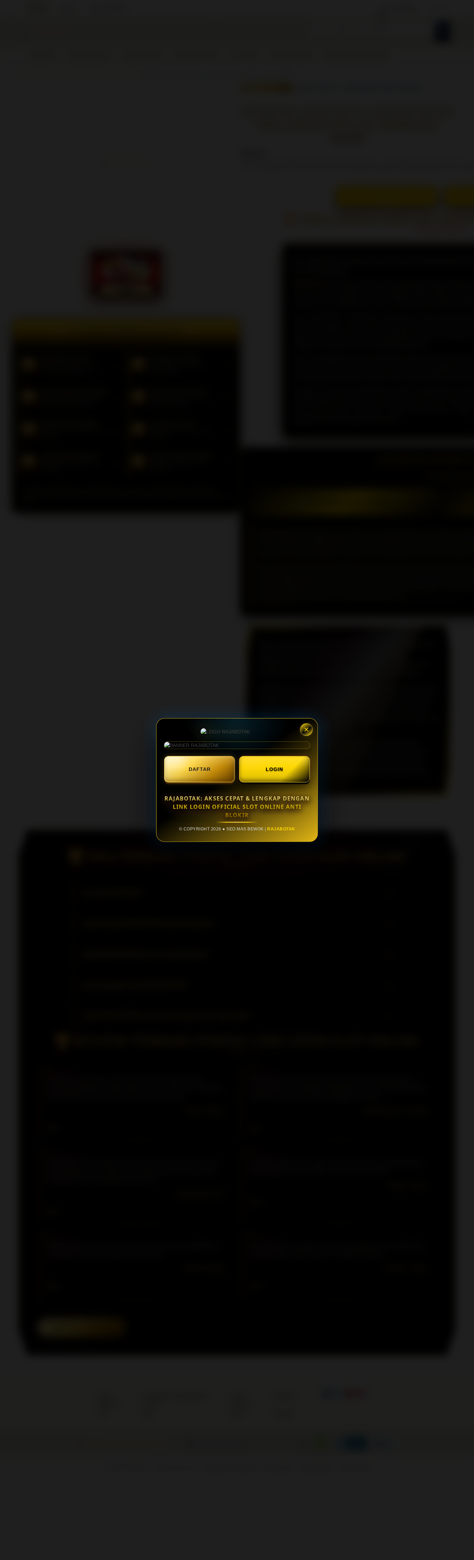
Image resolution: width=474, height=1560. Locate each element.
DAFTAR (200, 769)
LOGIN (274, 769)
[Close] (306, 729)
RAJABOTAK (281, 829)
